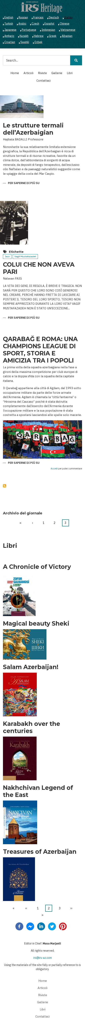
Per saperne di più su (24, 183)
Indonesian (48, 30)
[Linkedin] (41, 926)
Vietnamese (67, 30)
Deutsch (54, 17)
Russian (23, 17)
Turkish (8, 23)
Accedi (54, 468)
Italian (68, 17)
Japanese (10, 30)
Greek (52, 36)
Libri (70, 73)
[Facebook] (19, 926)
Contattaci (43, 80)
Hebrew (38, 36)
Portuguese (29, 30)
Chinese (64, 23)
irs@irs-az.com (42, 958)
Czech (35, 23)
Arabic (22, 23)
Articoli (28, 73)
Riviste (42, 73)
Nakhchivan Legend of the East (38, 791)
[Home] (41, 7)
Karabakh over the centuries (31, 727)
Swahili (24, 42)
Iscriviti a (4, 485)
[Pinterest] (63, 926)
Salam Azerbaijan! (30, 667)
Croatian (9, 42)
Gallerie (56, 73)
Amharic (9, 36)
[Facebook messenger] (30, 926)
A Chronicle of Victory (37, 566)
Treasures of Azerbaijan (39, 851)
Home (14, 73)
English (8, 17)
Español (49, 23)
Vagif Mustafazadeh (25, 256)
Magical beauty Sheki (36, 623)
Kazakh (24, 36)
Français (38, 17)
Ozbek (38, 42)
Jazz (7, 256)
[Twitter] (52, 926)
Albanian (67, 36)
